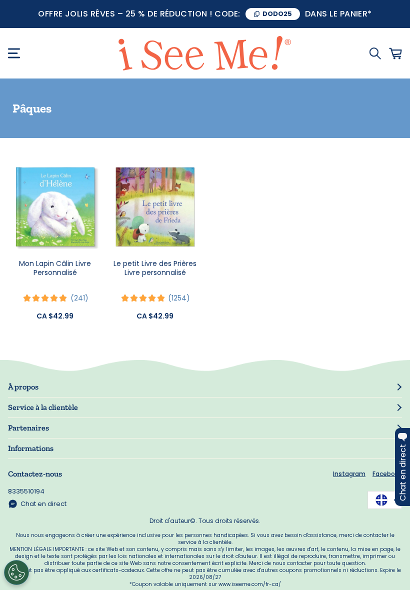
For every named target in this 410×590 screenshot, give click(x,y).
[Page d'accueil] (205, 53)
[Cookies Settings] (16, 572)
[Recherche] (375, 54)
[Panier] (395, 54)
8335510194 (26, 491)
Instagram (349, 474)
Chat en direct (43, 503)
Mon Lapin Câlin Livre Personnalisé (55, 268)
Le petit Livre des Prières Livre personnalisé (155, 268)
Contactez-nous (35, 473)
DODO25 (277, 13)
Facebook (387, 474)
